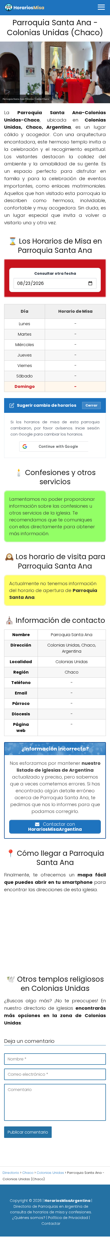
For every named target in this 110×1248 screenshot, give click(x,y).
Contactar (50, 1223)
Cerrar (91, 405)
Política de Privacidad (68, 1217)
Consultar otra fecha (55, 273)
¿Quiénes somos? (28, 1217)
